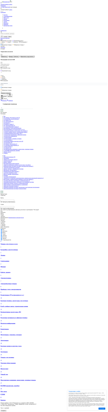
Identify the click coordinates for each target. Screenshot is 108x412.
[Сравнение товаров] (2, 11)
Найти (9, 36)
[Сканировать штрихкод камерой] (2, 36)
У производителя (6, 239)
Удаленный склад (19, 40)
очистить (3, 47)
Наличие (4, 237)
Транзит (4, 238)
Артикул (4, 235)
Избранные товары (19, 44)
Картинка (4, 231)
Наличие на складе (7, 40)
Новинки (16, 42)
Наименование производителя (16, 217)
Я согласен (101, 408)
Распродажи (24, 42)
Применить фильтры (5, 93)
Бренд (3, 232)
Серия (3, 234)
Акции (9, 42)
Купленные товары (7, 44)
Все (4, 116)
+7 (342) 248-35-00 (5, 7)
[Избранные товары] (1, 11)
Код (3, 229)
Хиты (4, 42)
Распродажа (5, 80)
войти (10, 9)
